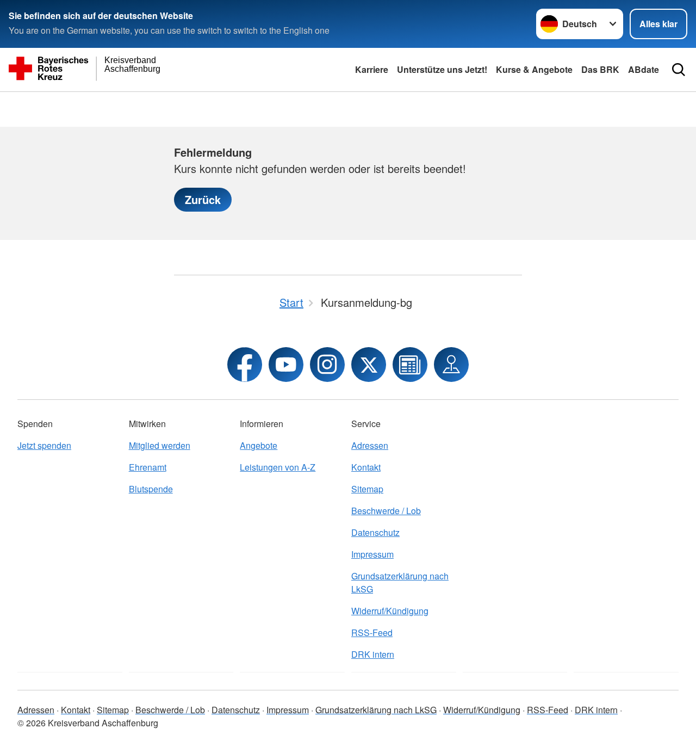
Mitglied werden (159, 445)
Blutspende (151, 489)
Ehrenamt (147, 467)
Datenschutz (375, 532)
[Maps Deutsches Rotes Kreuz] (451, 364)
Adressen (369, 445)
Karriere (371, 69)
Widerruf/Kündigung (389, 610)
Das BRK (600, 69)
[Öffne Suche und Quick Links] (678, 69)
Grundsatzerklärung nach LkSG (400, 582)
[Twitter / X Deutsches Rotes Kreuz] (368, 364)
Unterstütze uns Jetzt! (442, 69)
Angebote (258, 445)
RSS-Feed (372, 632)
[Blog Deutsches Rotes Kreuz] (410, 364)
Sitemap (367, 489)
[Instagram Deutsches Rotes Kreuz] (327, 364)
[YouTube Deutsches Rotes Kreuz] (286, 364)
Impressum (372, 554)
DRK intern (372, 654)
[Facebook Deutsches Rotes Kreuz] (244, 364)
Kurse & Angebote (534, 69)
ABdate (643, 69)
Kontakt (366, 467)
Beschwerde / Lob (386, 510)
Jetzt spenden (44, 445)
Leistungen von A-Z (277, 467)
